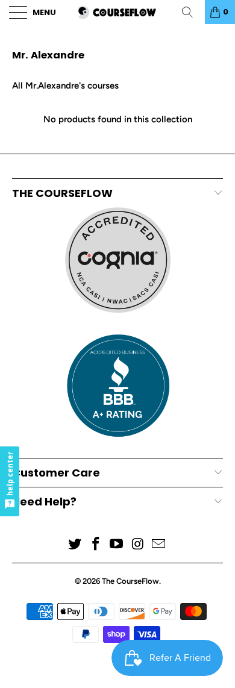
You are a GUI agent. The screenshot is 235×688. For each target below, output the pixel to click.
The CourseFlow (130, 581)
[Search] (191, 12)
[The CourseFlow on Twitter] (75, 545)
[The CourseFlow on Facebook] (96, 545)
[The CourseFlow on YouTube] (117, 545)
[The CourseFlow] (118, 12)
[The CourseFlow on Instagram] (138, 545)
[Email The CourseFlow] (159, 545)
